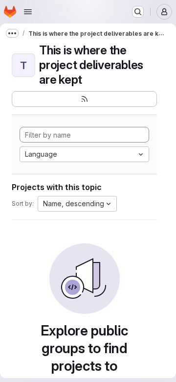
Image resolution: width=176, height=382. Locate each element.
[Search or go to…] (138, 12)
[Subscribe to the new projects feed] (84, 99)
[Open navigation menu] (28, 12)
